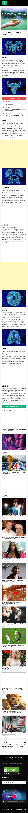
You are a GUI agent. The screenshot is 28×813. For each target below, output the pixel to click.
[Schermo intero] (24, 801)
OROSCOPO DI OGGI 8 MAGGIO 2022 (11, 33)
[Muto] (22, 801)
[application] (14, 796)
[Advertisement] (14, 154)
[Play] (3, 801)
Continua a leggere (14, 406)
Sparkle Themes (14, 810)
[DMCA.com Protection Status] (11, 771)
